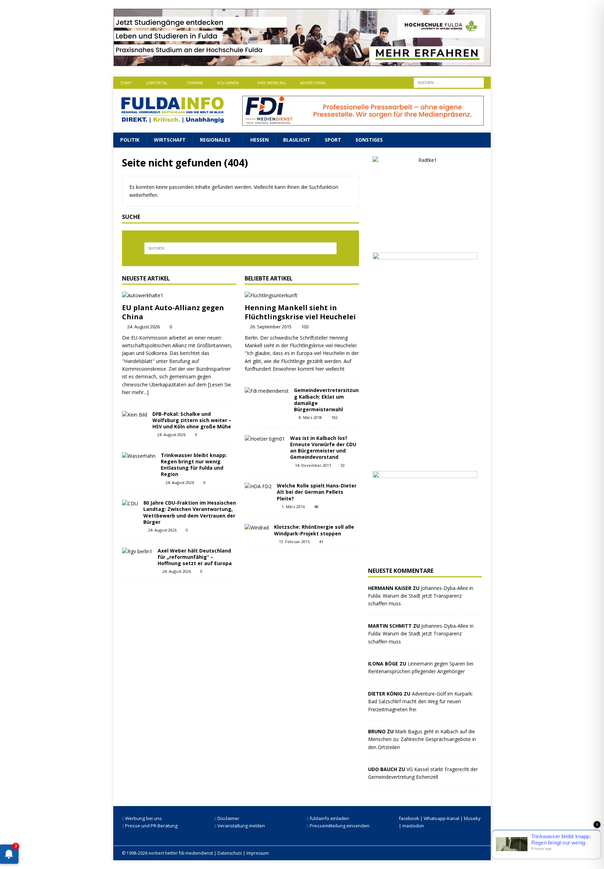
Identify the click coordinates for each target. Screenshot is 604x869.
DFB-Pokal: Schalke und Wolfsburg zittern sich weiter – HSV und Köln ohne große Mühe (191, 420)
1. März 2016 (293, 506)
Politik (129, 139)
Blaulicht (296, 139)
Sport (333, 139)
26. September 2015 (271, 326)
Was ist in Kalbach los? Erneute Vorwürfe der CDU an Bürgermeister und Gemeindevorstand (323, 448)
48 (316, 506)
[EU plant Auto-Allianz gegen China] (179, 295)
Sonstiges (369, 139)
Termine (195, 82)
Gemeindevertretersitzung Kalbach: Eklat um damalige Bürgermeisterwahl (326, 400)
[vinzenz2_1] (425, 458)
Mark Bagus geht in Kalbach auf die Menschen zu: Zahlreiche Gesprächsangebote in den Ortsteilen (422, 739)
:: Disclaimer (226, 818)
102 (334, 417)
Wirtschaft (170, 139)
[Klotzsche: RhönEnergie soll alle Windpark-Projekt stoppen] (257, 528)
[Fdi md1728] (363, 121)
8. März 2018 (310, 417)
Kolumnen (228, 82)
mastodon (413, 825)
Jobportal (157, 82)
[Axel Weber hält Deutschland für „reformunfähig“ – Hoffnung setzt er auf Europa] (137, 551)
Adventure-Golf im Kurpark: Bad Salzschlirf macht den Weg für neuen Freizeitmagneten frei (420, 701)
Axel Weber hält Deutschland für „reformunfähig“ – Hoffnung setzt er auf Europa (195, 557)
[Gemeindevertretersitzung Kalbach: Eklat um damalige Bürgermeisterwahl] (267, 391)
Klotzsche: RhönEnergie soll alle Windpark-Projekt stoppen (314, 529)
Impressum (257, 853)
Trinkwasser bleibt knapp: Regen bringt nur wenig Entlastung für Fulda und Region (194, 465)
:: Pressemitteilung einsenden (338, 825)
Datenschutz (229, 853)
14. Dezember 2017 (313, 465)
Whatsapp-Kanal (441, 818)
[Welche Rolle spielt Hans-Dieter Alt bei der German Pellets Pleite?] (258, 486)
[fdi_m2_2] (425, 554)
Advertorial (313, 82)
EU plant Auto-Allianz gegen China (173, 312)
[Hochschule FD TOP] (302, 62)
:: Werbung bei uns (142, 818)
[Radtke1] (425, 239)
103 (305, 326)
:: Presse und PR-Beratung (150, 825)
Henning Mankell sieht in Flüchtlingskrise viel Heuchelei (300, 312)
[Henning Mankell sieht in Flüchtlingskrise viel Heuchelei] (302, 295)
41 (321, 541)
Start (126, 82)
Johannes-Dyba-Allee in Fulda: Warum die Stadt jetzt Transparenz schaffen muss (420, 596)
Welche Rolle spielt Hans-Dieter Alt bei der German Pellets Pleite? (317, 491)
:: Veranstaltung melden (239, 825)
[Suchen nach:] (449, 82)
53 (342, 465)
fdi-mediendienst (196, 853)
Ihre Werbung (272, 82)
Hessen (259, 139)
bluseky (472, 818)
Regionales (215, 139)
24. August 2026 (143, 326)
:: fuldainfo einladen (328, 818)
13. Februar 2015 (294, 541)
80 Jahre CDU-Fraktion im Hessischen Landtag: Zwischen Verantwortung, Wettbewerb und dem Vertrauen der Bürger (189, 512)
